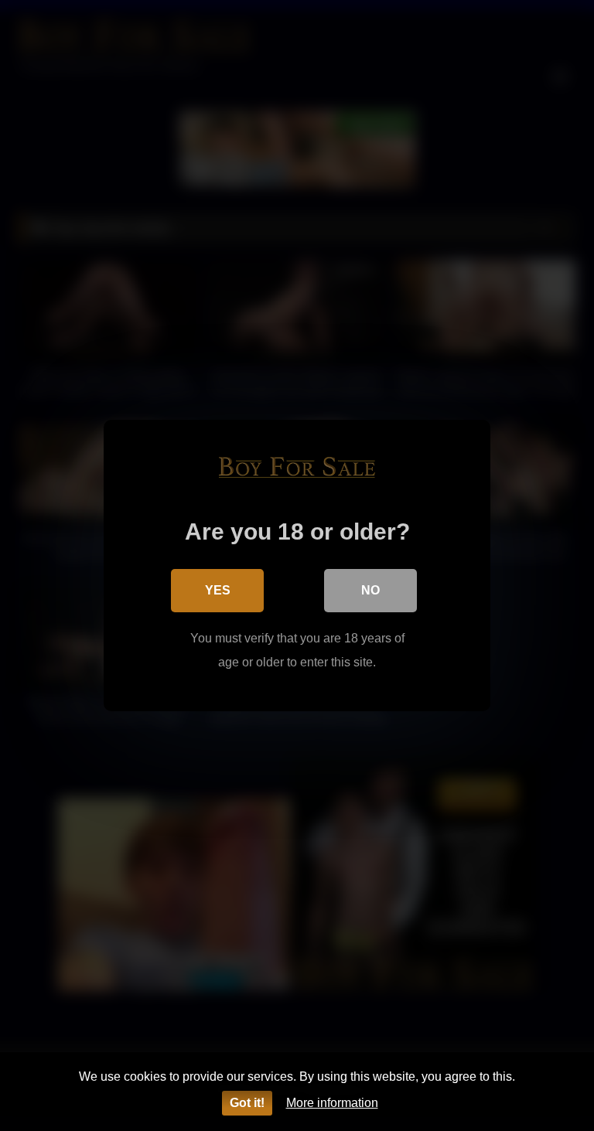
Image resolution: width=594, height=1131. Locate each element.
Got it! (247, 1102)
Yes (217, 590)
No (370, 590)
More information (332, 1102)
